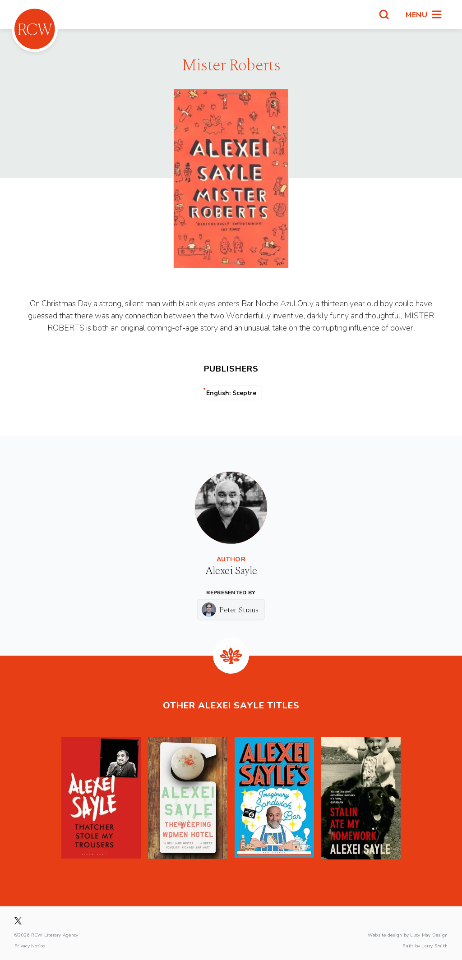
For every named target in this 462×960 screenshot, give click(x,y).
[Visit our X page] (18, 920)
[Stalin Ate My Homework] (361, 798)
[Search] (384, 14)
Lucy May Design (429, 934)
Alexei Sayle (231, 571)
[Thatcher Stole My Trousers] (101, 798)
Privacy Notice (29, 945)
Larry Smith (434, 945)
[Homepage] (34, 29)
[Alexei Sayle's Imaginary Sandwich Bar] (274, 798)
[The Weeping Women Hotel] (187, 798)
